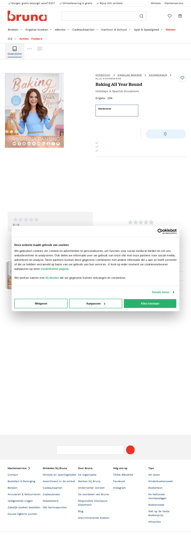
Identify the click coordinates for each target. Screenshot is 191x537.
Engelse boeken (36, 29)
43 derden (52, 277)
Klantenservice (174, 3)
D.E (10, 38)
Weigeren (41, 303)
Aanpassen (93, 303)
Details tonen (160, 292)
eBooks (60, 29)
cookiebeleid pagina (54, 268)
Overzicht (103, 75)
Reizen (171, 29)
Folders (36, 38)
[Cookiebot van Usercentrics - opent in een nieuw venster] (160, 231)
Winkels (156, 3)
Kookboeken (158, 75)
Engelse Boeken (130, 75)
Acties (24, 38)
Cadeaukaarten (83, 29)
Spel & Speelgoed (146, 29)
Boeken (13, 29)
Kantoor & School (114, 29)
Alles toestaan (150, 303)
